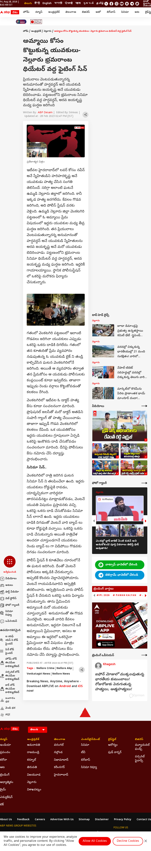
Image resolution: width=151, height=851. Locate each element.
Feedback (23, 820)
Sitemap (84, 820)
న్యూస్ (38, 12)
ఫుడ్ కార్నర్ (114, 753)
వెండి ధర (10, 708)
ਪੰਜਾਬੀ (69, 3)
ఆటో (98, 12)
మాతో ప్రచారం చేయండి (147, 3)
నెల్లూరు (47, 31)
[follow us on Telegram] (132, 3)
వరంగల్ (59, 745)
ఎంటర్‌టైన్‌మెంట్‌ (89, 739)
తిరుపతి (32, 767)
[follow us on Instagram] (127, 3)
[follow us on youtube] (122, 3)
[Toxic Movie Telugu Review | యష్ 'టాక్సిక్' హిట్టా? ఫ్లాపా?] (105, 450)
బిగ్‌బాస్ (111, 12)
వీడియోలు (11, 578)
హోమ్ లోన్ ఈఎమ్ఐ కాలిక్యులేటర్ (12, 662)
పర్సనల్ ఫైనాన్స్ (140, 759)
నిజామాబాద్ (61, 760)
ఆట (137, 12)
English (47, 3)
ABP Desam (45, 113)
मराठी (58, 3)
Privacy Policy (122, 820)
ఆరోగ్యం (113, 745)
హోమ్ (26, 12)
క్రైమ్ (3, 790)
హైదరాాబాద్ (61, 775)
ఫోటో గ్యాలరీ (12, 605)
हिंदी (37, 3)
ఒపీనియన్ (11, 621)
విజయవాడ (34, 775)
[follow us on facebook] (111, 3)
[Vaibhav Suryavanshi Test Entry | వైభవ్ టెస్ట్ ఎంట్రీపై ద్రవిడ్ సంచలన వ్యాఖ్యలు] (134, 467)
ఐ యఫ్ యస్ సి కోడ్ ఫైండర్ (11, 640)
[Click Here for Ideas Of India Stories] (36, 21)
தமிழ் (100, 3)
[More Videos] (144, 406)
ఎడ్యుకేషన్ (6, 797)
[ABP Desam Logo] (9, 12)
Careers (40, 820)
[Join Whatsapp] (137, 3)
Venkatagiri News (38, 674)
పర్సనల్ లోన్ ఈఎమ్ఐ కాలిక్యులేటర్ (12, 675)
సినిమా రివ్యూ (9, 613)
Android (65, 686)
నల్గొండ (58, 753)
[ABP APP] (105, 636)
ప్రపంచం (5, 753)
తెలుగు (28, 3)
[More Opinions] (144, 655)
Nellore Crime (45, 668)
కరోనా (3, 760)
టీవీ (83, 753)
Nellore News (61, 674)
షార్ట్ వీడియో (12, 592)
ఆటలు (9, 585)
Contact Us (144, 820)
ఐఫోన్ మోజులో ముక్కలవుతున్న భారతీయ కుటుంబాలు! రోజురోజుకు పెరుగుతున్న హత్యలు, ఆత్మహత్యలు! (119, 682)
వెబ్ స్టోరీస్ (10, 598)
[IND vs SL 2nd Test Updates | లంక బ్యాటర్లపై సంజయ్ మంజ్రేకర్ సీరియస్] (134, 450)
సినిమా (125, 12)
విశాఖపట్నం (34, 790)
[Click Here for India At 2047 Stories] (21, 21)
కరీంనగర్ (59, 767)
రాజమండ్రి (33, 753)
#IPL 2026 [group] (103, 595)
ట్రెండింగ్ (4, 775)
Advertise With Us (61, 820)
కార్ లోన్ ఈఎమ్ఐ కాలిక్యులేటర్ (12, 689)
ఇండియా (5, 745)
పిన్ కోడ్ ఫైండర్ (9, 651)
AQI (7, 715)
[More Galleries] (144, 483)
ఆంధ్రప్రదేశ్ (53, 12)
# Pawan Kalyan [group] (124, 595)
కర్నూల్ (31, 760)
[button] (9, 565)
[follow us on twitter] (106, 3)
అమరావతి (33, 745)
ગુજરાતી (88, 3)
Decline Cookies (128, 841)
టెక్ (2, 805)
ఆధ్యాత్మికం (6, 782)
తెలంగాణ (70, 12)
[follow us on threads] (116, 3)
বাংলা (77, 3)
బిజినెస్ (86, 12)
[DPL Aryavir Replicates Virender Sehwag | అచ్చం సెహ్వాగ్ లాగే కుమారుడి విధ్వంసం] (105, 467)
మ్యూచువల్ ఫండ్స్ (142, 747)
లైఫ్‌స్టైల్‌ (112, 739)
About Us (6, 820)
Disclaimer (102, 820)
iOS (80, 686)
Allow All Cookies (95, 841)
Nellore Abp (64, 668)
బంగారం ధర (10, 700)
